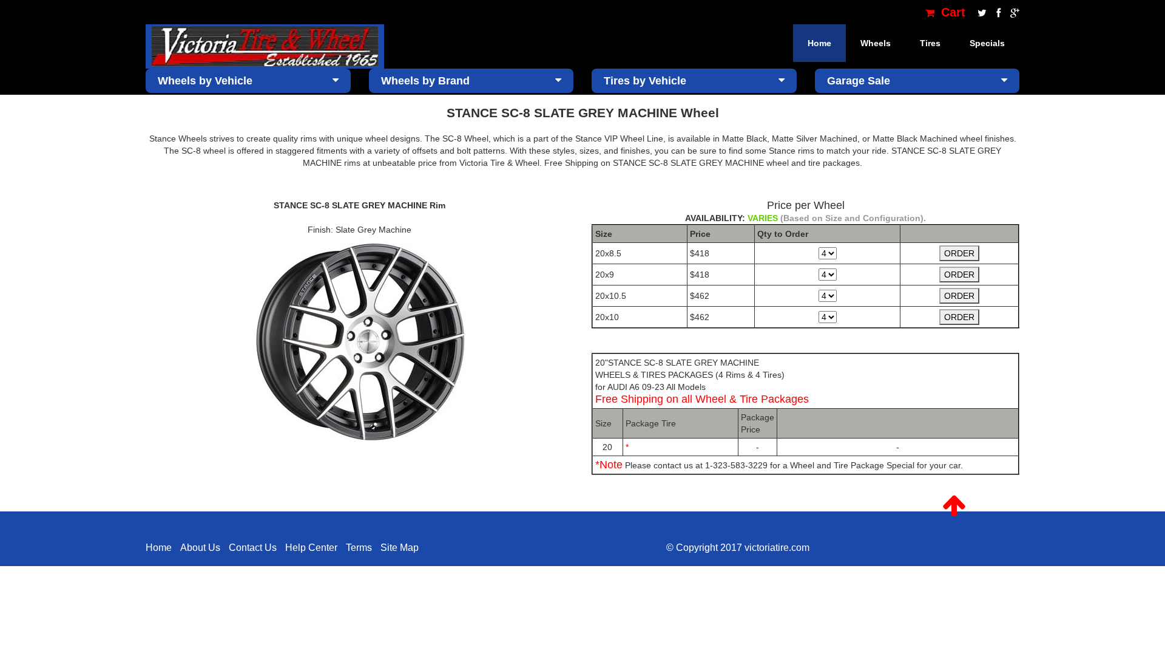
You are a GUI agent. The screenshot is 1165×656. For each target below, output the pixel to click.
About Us (200, 547)
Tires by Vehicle (645, 81)
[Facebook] (997, 12)
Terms (359, 547)
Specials (987, 43)
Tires (930, 43)
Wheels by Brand (425, 81)
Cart (951, 12)
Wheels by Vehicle (205, 81)
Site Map (399, 547)
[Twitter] (980, 12)
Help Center (311, 547)
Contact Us (253, 547)
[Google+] (1011, 12)
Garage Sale (858, 81)
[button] (954, 506)
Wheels (875, 43)
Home (819, 43)
